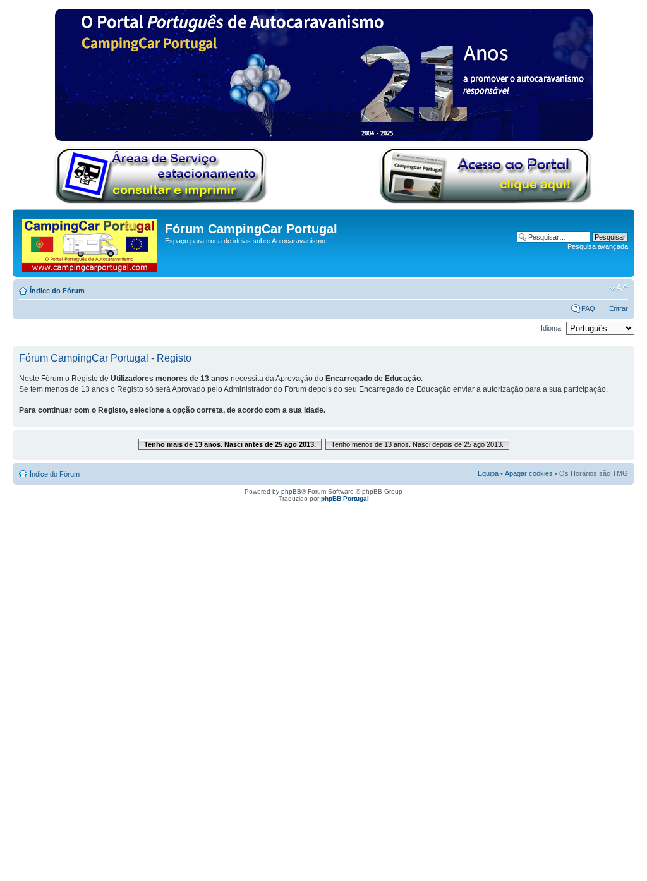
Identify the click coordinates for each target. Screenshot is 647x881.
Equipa (488, 473)
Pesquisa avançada (597, 246)
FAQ (588, 308)
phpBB (291, 491)
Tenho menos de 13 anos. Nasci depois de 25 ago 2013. (417, 444)
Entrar (618, 308)
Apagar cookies (529, 473)
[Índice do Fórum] (90, 243)
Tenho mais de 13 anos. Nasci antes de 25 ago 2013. (230, 444)
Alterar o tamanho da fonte (619, 288)
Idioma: (552, 328)
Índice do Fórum (57, 291)
